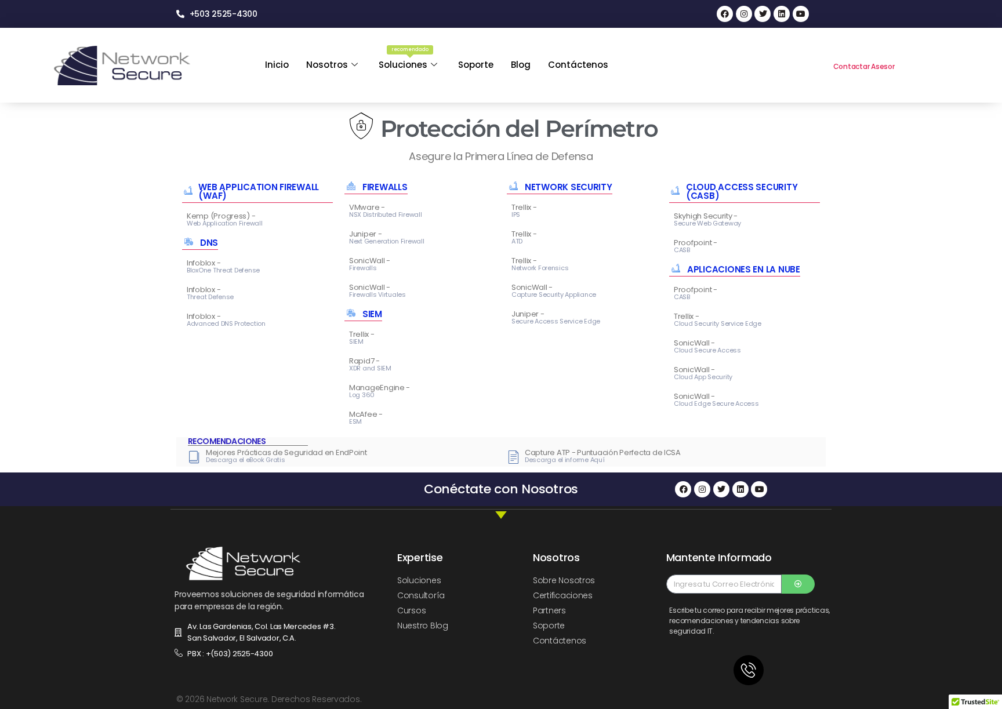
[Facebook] (725, 14)
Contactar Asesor (864, 66)
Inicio (277, 65)
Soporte (475, 65)
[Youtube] (801, 14)
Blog (521, 65)
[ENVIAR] (798, 584)
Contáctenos (578, 65)
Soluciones (404, 58)
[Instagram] (744, 14)
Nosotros (327, 65)
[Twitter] (762, 14)
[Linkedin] (782, 14)
